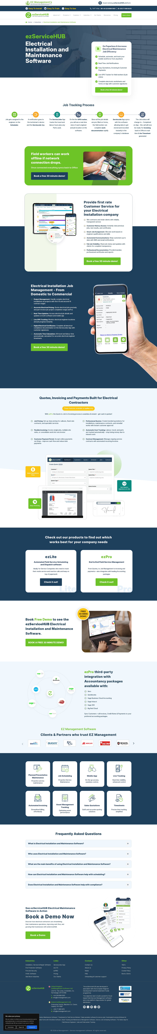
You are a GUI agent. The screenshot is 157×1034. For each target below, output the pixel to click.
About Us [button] (56, 15)
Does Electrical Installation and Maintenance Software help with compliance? (65, 884)
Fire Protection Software (34, 968)
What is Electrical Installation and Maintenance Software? (56, 843)
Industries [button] (86, 15)
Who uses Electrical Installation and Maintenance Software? (57, 854)
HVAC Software (31, 974)
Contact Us (88, 965)
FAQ (86, 974)
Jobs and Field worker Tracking (86, 1022)
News (87, 971)
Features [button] (76, 15)
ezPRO (56, 971)
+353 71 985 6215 (59, 1009)
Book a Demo (126, 15)
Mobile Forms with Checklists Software (49, 1020)
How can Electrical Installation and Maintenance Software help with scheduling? (66, 874)
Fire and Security (31, 971)
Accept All (32, 1027)
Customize (11, 1027)
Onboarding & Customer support (95, 976)
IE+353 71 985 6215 (124, 8)
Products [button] (66, 15)
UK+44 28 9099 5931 (108, 8)
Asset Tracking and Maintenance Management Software (78, 1020)
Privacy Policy (126, 968)
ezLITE (56, 968)
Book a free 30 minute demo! (111, 90)
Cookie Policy (126, 971)
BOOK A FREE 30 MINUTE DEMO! (46, 642)
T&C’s (123, 965)
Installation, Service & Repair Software (38, 965)
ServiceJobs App (59, 965)
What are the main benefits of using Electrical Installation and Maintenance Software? (69, 864)
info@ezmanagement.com (61, 997)
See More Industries (32, 976)
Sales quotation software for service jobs (93, 1017)
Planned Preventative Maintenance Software (44, 1017)
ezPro (51, 414)
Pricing (116, 15)
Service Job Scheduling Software (106, 1020)
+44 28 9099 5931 (59, 995)
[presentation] (22, 744)
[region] (21, 1022)
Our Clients (97, 15)
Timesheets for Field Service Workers (69, 1017)
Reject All (21, 1027)
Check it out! (51, 582)
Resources (107, 15)
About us (88, 968)
